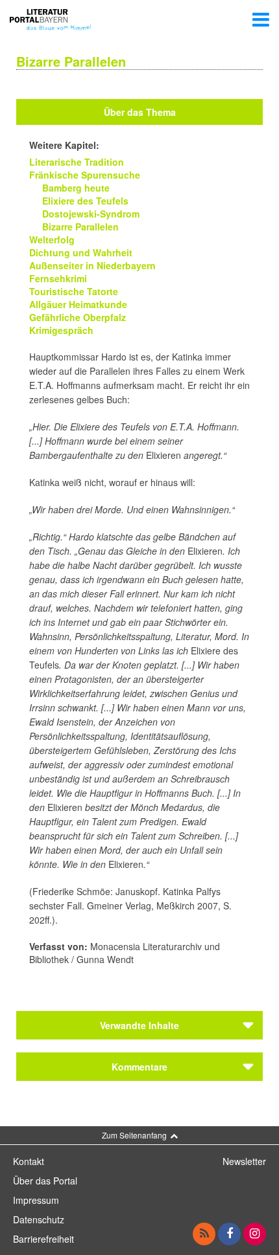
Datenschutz (38, 1219)
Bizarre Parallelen (80, 226)
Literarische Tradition (76, 161)
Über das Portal (45, 1180)
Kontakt (28, 1161)
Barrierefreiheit (43, 1238)
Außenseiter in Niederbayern (92, 265)
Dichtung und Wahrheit (80, 252)
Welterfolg (52, 239)
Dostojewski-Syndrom (91, 213)
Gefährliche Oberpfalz (77, 317)
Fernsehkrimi (58, 278)
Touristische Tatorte (73, 291)
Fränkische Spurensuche (84, 174)
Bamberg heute (76, 187)
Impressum (36, 1200)
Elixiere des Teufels (85, 200)
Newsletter (244, 1161)
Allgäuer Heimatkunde (78, 304)
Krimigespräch (61, 330)
